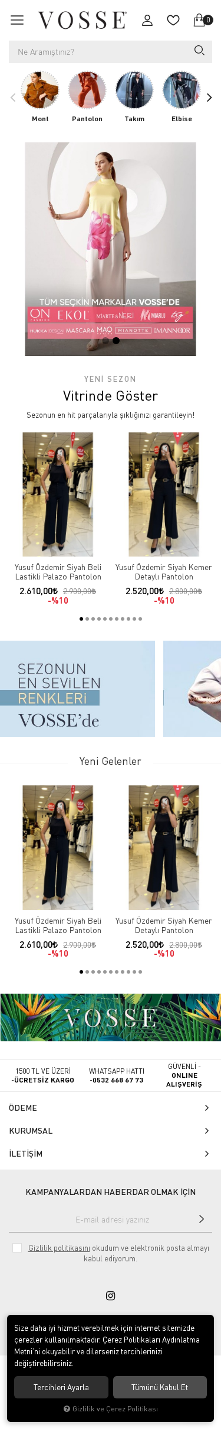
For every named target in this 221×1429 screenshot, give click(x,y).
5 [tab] (105, 619)
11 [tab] (140, 619)
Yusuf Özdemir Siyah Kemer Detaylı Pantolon (164, 571)
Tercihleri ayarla (61, 1387)
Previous (12, 97)
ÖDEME (23, 1107)
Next (208, 97)
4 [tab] (99, 619)
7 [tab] (116, 619)
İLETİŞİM (25, 1153)
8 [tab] (122, 619)
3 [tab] (93, 619)
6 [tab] (111, 619)
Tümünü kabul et (159, 1387)
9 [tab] (128, 619)
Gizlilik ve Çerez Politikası (115, 1408)
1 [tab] (105, 340)
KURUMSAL (30, 1130)
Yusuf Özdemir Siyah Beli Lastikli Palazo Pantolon (58, 571)
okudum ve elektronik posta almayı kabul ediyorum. (118, 1253)
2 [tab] (116, 340)
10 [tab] (134, 619)
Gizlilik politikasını (59, 1248)
